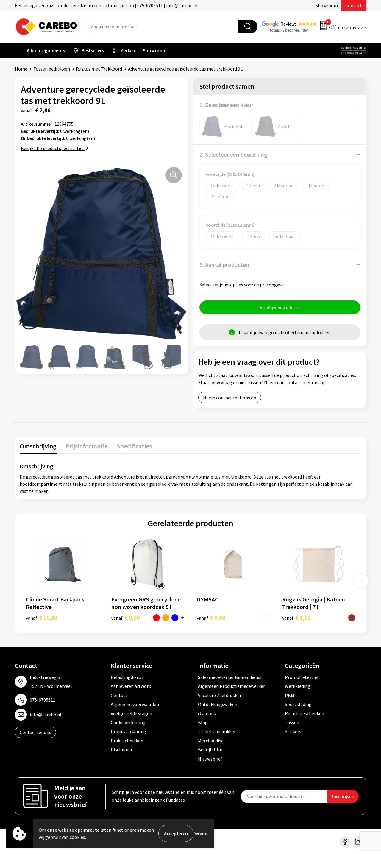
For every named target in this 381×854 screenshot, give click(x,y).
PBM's (291, 695)
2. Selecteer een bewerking (233, 154)
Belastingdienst (127, 677)
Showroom (327, 5)
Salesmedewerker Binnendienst (230, 677)
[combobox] (161, 26)
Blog (203, 722)
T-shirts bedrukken (217, 731)
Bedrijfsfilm (210, 749)
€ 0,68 (211, 617)
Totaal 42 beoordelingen (289, 30)
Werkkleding (297, 686)
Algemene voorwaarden (135, 704)
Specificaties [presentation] (134, 446)
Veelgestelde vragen (131, 713)
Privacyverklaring (128, 731)
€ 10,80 (41, 617)
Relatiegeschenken (304, 713)
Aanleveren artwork (131, 686)
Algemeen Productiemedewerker (231, 686)
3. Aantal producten (224, 264)
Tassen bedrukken (51, 69)
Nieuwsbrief (210, 759)
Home (21, 69)
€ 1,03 (296, 617)
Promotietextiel (301, 677)
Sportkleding (298, 704)
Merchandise (211, 741)
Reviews (288, 24)
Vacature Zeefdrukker (219, 695)
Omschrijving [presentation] (38, 446)
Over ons (207, 713)
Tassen (292, 722)
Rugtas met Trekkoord (99, 69)
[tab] (38, 447)
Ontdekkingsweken (217, 704)
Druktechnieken (127, 741)
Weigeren (201, 833)
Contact (353, 5)
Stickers (293, 731)
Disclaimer (121, 749)
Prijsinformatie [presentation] (86, 446)
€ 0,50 (125, 617)
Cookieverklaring (128, 722)
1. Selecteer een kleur (226, 104)
